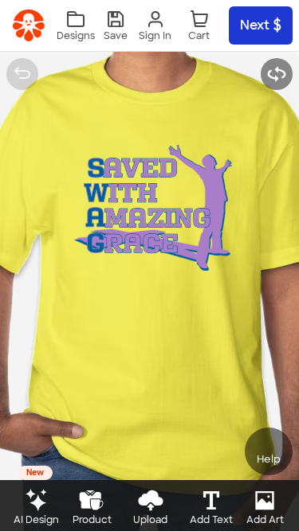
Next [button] (254, 25)
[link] (29, 25)
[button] (115, 26)
